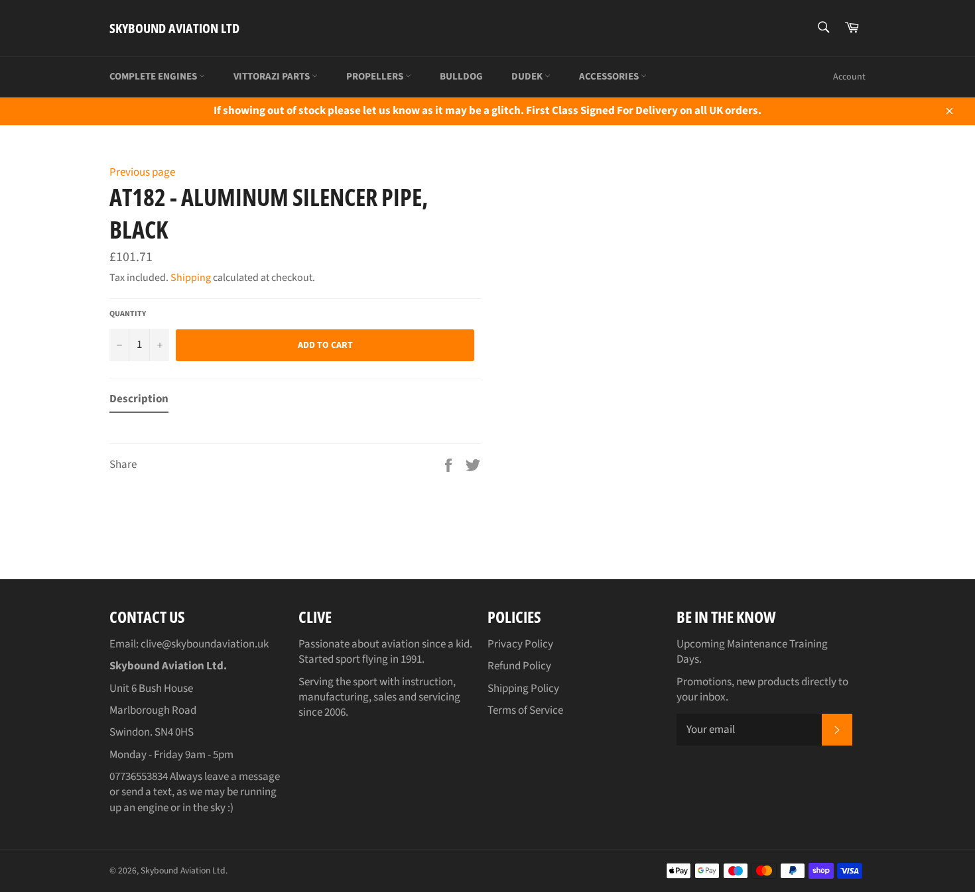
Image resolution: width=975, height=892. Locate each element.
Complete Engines (154, 77)
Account (849, 77)
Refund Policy (519, 666)
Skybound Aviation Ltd (174, 28)
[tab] (138, 402)
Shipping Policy (523, 689)
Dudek (528, 77)
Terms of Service (525, 710)
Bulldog (461, 77)
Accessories (610, 77)
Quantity (127, 314)
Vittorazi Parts (272, 77)
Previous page (142, 172)
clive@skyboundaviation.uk (205, 644)
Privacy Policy (520, 644)
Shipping (190, 277)
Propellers (375, 77)
